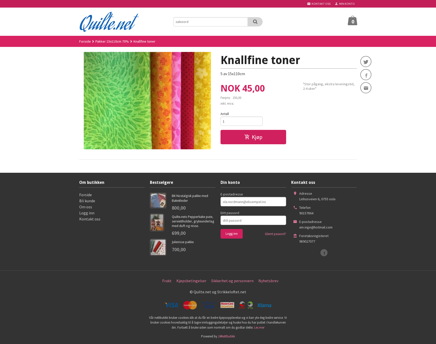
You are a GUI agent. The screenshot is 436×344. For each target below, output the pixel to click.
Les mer (259, 327)
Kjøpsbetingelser (191, 280)
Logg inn (86, 212)
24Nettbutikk (226, 336)
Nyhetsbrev (268, 280)
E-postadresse (232, 194)
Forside (85, 41)
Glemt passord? (275, 234)
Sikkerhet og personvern (232, 280)
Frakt (167, 280)
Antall (225, 113)
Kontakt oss (89, 218)
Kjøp (257, 136)
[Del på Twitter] (365, 61)
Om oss (85, 206)
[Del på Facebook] (365, 74)
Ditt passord (230, 213)
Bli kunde (87, 200)
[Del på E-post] (365, 87)
